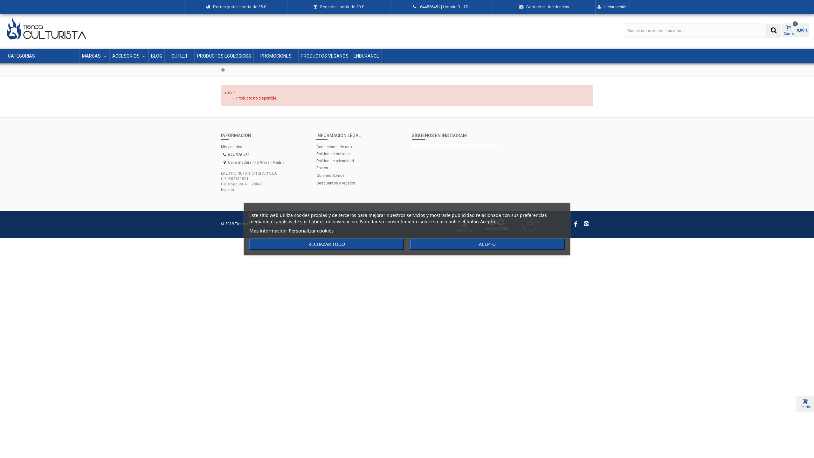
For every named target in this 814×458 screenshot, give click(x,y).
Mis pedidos (231, 147)
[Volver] (223, 70)
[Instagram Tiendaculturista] (455, 145)
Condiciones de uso (334, 147)
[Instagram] (586, 224)
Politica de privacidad (335, 161)
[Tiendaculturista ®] (46, 29)
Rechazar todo (326, 244)
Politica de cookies (333, 154)
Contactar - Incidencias (547, 6)
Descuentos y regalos (335, 183)
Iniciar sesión (616, 6)
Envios (322, 168)
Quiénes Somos (330, 175)
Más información (267, 230)
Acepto (487, 244)
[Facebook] (575, 224)
